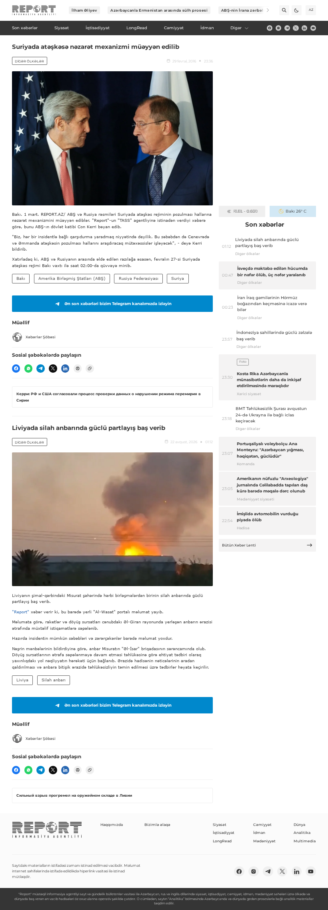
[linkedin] (304, 28)
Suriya (177, 278)
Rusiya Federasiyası (138, 278)
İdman (259, 832)
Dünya (299, 824)
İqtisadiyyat (223, 832)
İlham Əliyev (84, 10)
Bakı (20, 278)
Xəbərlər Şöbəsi (41, 337)
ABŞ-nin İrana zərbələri (245, 10)
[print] (78, 368)
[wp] (28, 368)
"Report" (20, 611)
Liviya (22, 679)
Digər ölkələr (29, 61)
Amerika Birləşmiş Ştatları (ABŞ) (72, 278)
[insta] (278, 28)
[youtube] (313, 28)
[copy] (90, 368)
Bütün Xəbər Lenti (239, 545)
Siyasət (219, 824)
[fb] (269, 28)
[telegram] (287, 28)
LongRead (222, 841)
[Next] (264, 10)
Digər (236, 27)
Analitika (302, 832)
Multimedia (305, 841)
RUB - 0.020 (245, 211)
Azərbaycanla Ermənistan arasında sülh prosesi (159, 10)
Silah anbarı (54, 679)
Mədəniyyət (264, 841)
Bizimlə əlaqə (157, 824)
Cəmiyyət (262, 824)
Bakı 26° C (296, 211)
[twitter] (295, 28)
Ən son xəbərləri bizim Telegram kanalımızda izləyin (118, 303)
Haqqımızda (111, 824)
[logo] (34, 10)
